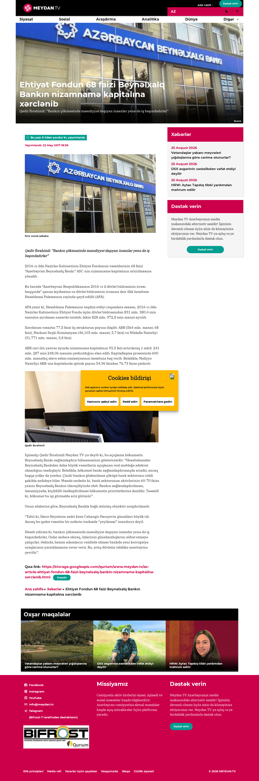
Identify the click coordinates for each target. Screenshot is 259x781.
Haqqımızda (109, 771)
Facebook (36, 685)
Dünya (191, 19)
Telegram (36, 711)
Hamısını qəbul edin (102, 401)
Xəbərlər (54, 589)
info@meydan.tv (41, 704)
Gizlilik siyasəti (144, 771)
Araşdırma (106, 19)
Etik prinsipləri (33, 771)
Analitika (150, 19)
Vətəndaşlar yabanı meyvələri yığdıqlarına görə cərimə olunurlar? (201, 155)
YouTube (35, 698)
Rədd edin (130, 401)
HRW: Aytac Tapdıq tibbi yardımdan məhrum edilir (201, 187)
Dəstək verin (230, 3)
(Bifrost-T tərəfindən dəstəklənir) (53, 717)
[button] (238, 19)
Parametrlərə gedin (158, 401)
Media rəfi (54, 771)
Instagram (36, 691)
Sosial (64, 19)
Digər (229, 19)
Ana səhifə (34, 589)
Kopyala (61, 577)
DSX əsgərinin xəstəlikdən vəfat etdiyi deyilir (203, 171)
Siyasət (26, 19)
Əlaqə (126, 771)
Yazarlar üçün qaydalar (81, 771)
